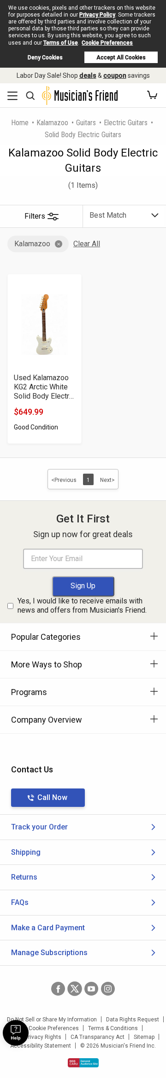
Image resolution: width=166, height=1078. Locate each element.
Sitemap (144, 1037)
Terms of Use (60, 43)
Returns (24, 877)
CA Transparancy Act (98, 1037)
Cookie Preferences (107, 43)
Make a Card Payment (48, 927)
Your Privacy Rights (36, 1037)
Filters (34, 216)
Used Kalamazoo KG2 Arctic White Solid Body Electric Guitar (44, 387)
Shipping (26, 852)
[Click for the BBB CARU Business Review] (83, 1062)
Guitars (86, 122)
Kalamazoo (52, 122)
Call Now (52, 797)
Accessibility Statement (40, 1046)
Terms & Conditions (113, 1028)
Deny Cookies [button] (45, 57)
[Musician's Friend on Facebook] (58, 988)
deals (87, 75)
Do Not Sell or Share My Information (52, 1019)
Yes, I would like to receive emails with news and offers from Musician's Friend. (82, 606)
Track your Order (39, 827)
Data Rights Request (132, 1019)
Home (20, 122)
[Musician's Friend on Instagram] (108, 988)
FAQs (20, 902)
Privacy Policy (97, 15)
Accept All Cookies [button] (121, 57)
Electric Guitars (126, 122)
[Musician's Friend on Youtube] (91, 988)
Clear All (86, 243)
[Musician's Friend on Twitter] (74, 988)
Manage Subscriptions (49, 952)
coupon (114, 75)
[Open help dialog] (16, 1033)
